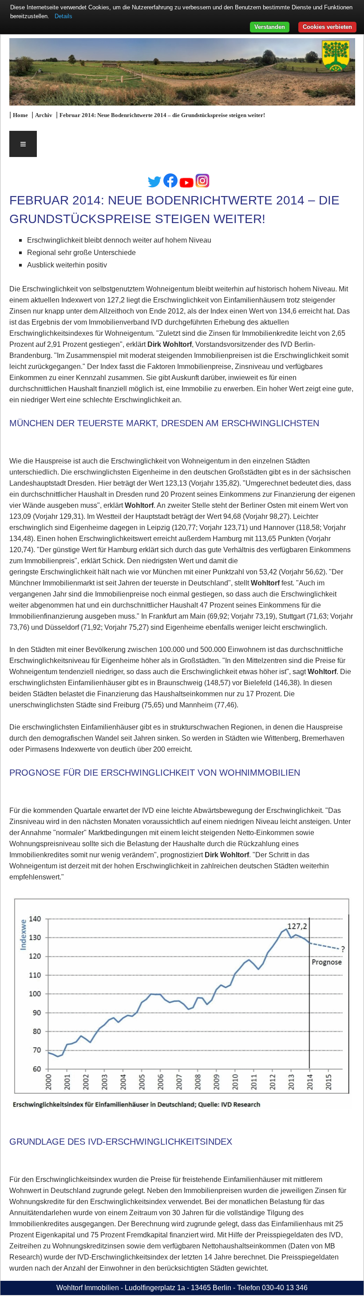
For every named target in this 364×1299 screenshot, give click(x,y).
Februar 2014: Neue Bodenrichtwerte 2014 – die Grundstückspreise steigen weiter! (162, 115)
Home (20, 115)
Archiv (43, 115)
